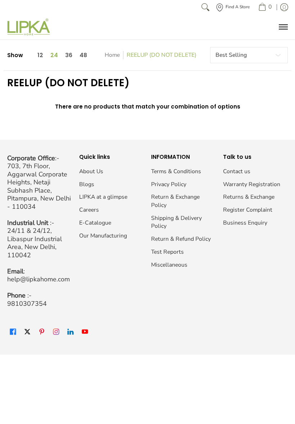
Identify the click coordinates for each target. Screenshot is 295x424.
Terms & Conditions (176, 171)
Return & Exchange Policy (175, 201)
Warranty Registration (251, 184)
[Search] (205, 7)
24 (54, 55)
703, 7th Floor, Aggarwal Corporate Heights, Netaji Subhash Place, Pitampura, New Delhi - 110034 (39, 186)
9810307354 (27, 303)
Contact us (236, 171)
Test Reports (167, 252)
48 (83, 55)
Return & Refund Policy (181, 239)
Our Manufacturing (103, 236)
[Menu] (283, 27)
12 (40, 55)
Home (112, 55)
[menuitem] (265, 7)
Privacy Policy (168, 184)
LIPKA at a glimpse (103, 197)
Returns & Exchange (248, 197)
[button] (13, 332)
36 (68, 55)
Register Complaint (247, 210)
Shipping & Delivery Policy (176, 222)
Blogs (86, 184)
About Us (91, 171)
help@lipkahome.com (38, 279)
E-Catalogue (95, 223)
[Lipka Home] (28, 27)
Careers (89, 210)
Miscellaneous (169, 265)
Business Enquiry (245, 223)
